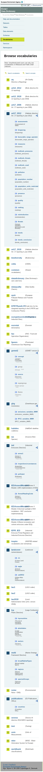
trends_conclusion (21, 240)
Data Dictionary (20, 15)
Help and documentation (11, 19)
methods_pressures (21, 151)
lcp (12, 610)
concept (21, 356)
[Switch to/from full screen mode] (29, 5)
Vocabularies (8, 39)
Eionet (12, 15)
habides (15, 428)
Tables (5, 27)
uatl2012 (21, 575)
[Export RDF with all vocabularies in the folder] (37, 116)
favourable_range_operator (21, 137)
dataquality (16, 287)
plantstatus (21, 628)
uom (13, 732)
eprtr (13, 295)
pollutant (21, 474)
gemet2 (14, 351)
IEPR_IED (15, 531)
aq (12, 80)
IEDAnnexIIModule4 (18, 520)
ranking (21, 207)
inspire (14, 541)
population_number (21, 179)
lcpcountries (21, 618)
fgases (14, 342)
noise (13, 690)
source (20, 374)
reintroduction (21, 214)
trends (20, 233)
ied (12, 445)
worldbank (16, 749)
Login (24, 5)
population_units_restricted (21, 186)
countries (21, 707)
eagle (20, 566)
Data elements (8, 31)
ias (12, 437)
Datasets (6, 23)
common (15, 270)
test (13, 726)
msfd (13, 653)
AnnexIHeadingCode (21, 494)
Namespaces (7, 47)
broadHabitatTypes (21, 661)
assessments (21, 121)
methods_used (21, 165)
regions (21, 669)
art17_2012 (16, 113)
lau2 (13, 593)
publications (17, 699)
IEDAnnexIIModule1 (18, 485)
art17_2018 (16, 249)
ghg (13, 404)
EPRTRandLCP (18, 306)
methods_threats (21, 158)
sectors (20, 641)
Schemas (6, 35)
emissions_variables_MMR (21, 412)
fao (12, 334)
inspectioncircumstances (21, 464)
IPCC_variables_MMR (21, 419)
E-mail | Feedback (9, 764)
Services (6, 43)
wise (13, 741)
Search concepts (30, 73)
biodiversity (16, 258)
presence (21, 193)
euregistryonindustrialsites (18, 317)
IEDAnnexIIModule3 (18, 507)
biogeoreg (21, 130)
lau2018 (14, 599)
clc (19, 558)
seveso (14, 718)
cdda (13, 264)
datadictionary (17, 278)
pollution (21, 172)
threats (20, 222)
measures (21, 144)
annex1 (20, 453)
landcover (15, 550)
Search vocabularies (14, 73)
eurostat (15, 325)
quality (20, 200)
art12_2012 (16, 88)
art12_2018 (16, 96)
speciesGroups (21, 679)
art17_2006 (16, 105)
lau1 (13, 587)
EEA (12, 2)
